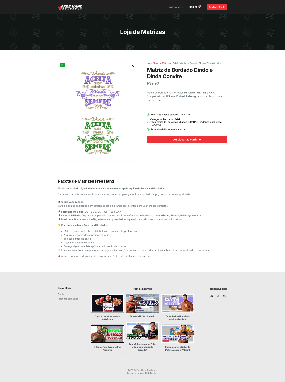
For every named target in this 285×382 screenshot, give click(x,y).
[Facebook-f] (218, 296)
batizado (161, 121)
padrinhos (205, 121)
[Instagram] (224, 296)
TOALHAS (155, 124)
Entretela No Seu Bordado (142, 316)
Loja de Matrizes (175, 7)
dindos (183, 121)
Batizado (168, 119)
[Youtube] (211, 296)
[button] (133, 66)
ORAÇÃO (193, 121)
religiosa (217, 121)
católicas (173, 121)
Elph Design (151, 373)
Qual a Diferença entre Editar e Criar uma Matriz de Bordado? (142, 347)
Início (149, 63)
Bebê (175, 63)
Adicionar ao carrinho (187, 139)
